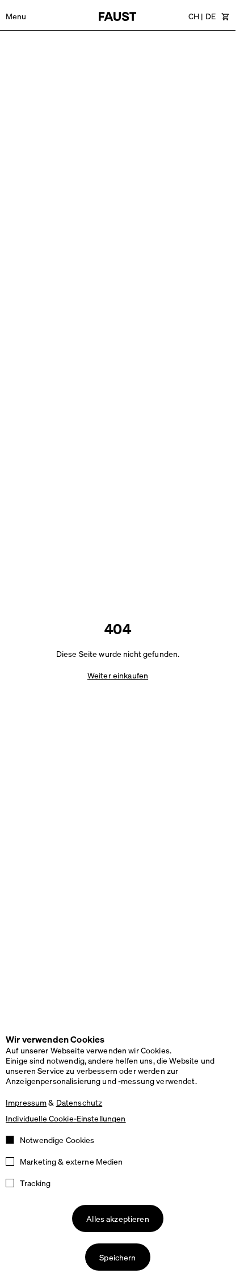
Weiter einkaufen (117, 675)
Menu (16, 16)
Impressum (26, 1102)
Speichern (117, 1257)
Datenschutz (79, 1102)
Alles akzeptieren (117, 1218)
